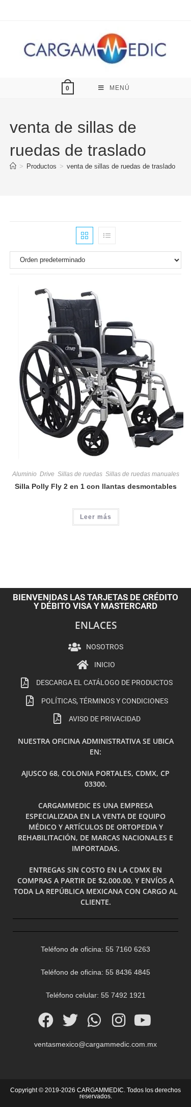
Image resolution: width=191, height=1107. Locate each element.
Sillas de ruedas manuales (142, 474)
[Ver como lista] (107, 235)
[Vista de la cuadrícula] (84, 235)
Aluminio (24, 474)
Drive (47, 474)
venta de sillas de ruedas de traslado (121, 166)
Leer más (96, 517)
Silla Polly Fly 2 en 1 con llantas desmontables (96, 486)
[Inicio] (13, 166)
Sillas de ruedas (80, 474)
